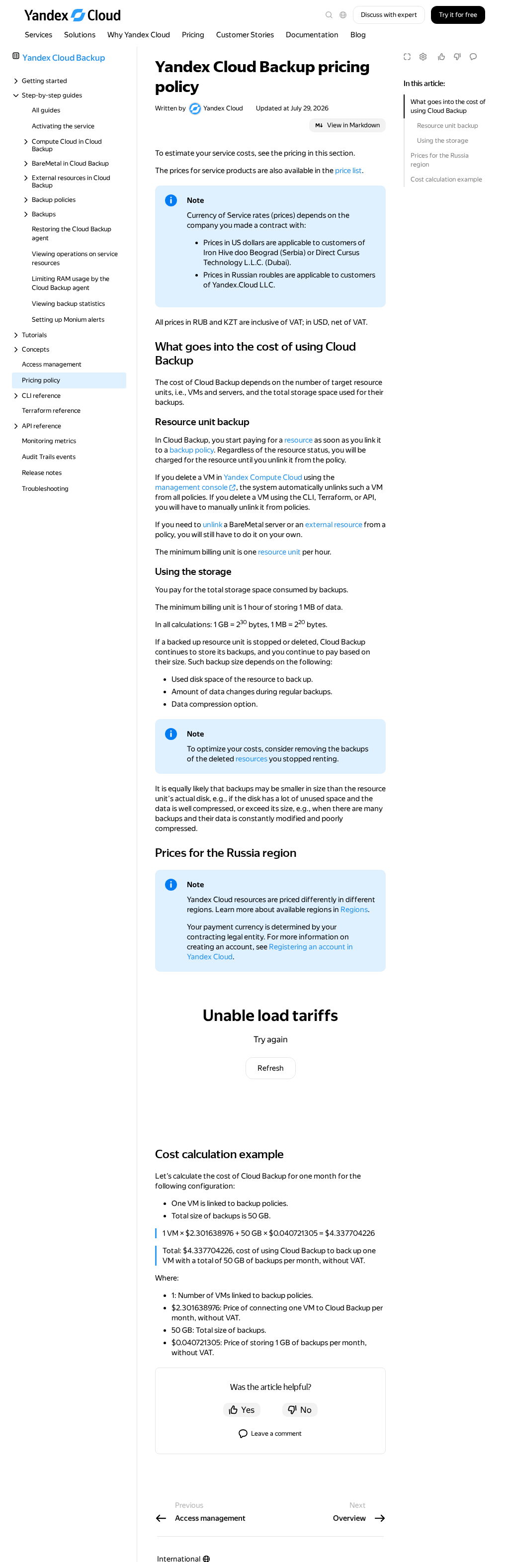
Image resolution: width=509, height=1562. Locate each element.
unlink (212, 524)
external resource (333, 524)
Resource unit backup (447, 125)
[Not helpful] (457, 57)
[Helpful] (441, 57)
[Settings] (423, 57)
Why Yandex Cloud (138, 34)
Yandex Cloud (223, 108)
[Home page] (77, 14)
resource (298, 440)
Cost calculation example (446, 179)
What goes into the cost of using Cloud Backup (448, 106)
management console (191, 487)
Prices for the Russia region (440, 160)
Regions (354, 909)
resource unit (279, 552)
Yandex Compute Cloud (263, 477)
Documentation (312, 34)
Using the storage (442, 140)
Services (38, 34)
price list (348, 170)
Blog (358, 34)
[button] (343, 15)
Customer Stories (245, 34)
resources (251, 758)
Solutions (79, 34)
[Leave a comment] (473, 57)
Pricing (193, 34)
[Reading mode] (407, 57)
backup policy (192, 450)
